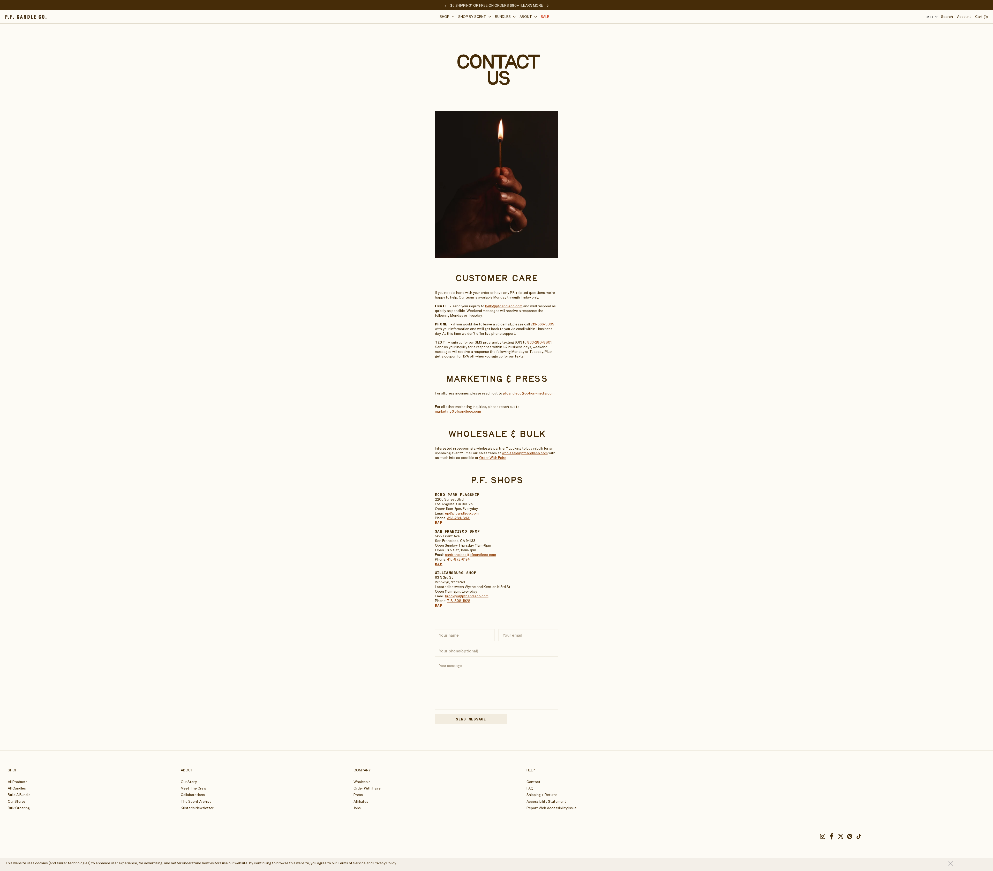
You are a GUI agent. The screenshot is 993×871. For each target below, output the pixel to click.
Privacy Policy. (385, 863)
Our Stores (17, 801)
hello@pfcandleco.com (503, 306)
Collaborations (193, 794)
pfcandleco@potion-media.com (528, 393)
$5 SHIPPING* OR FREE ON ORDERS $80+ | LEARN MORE (496, 5)
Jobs (357, 808)
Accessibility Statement (546, 801)
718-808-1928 (458, 600)
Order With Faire (492, 457)
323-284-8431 (458, 518)
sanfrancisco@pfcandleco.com (470, 554)
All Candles (17, 788)
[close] (968, 863)
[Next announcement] (547, 5)
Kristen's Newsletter (197, 808)
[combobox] (931, 16)
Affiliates (360, 801)
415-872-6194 (458, 559)
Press (358, 794)
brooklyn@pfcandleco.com (466, 596)
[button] (447, 17)
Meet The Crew (193, 788)
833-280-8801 (539, 342)
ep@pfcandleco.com (462, 513)
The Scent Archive (196, 801)
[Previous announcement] (445, 5)
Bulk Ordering (19, 808)
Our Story (189, 781)
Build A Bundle (19, 794)
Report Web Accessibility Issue (551, 808)
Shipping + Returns (542, 794)
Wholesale (362, 781)
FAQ (529, 788)
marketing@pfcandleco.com (458, 411)
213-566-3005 (542, 324)
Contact (533, 781)
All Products (17, 781)
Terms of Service (352, 863)
